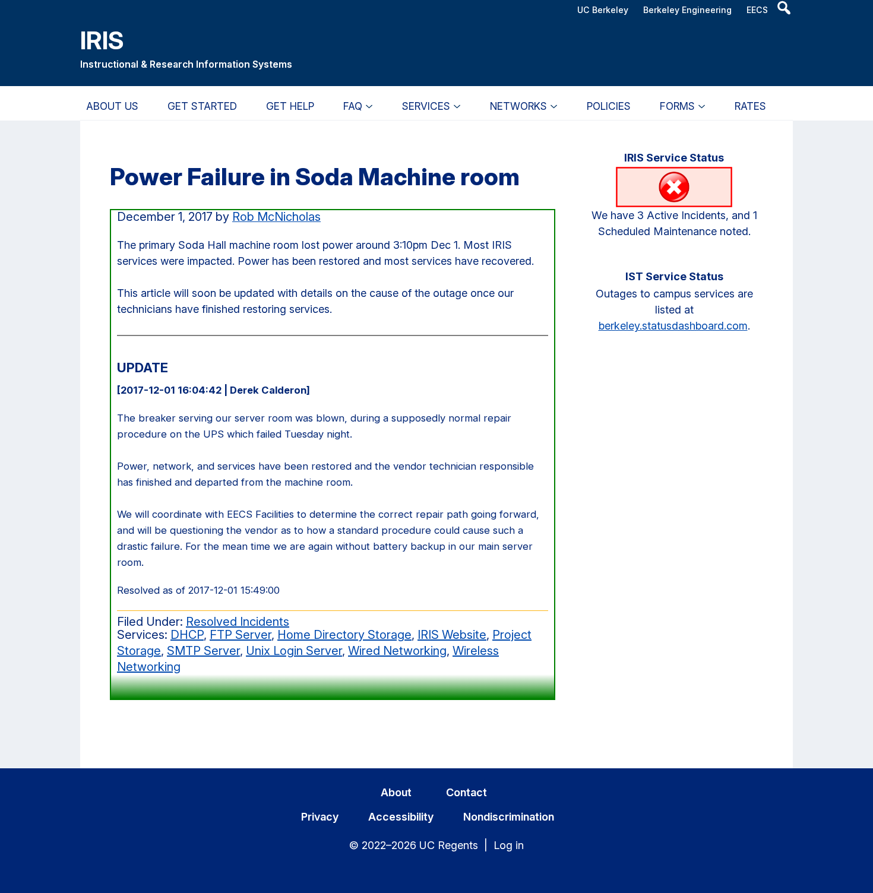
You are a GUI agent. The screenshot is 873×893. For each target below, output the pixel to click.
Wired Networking (397, 651)
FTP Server (240, 635)
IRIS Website (451, 635)
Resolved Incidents (237, 622)
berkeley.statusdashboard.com (673, 325)
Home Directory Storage (344, 635)
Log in (509, 845)
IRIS (102, 40)
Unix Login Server (294, 651)
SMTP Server (203, 651)
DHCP (187, 635)
